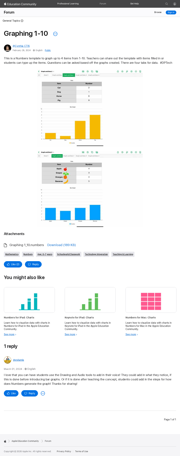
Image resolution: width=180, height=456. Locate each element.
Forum (103, 3)
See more (9, 334)
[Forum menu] (108, 4)
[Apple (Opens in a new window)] (5, 441)
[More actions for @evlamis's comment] (43, 393)
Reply (35, 264)
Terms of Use (81, 451)
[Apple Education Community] (20, 4)
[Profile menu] (177, 4)
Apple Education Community (25, 441)
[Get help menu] (140, 4)
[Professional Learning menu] (80, 4)
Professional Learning (67, 3)
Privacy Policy (64, 451)
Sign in (171, 12)
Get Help (134, 3)
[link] (90, 108)
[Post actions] (54, 34)
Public (48, 50)
